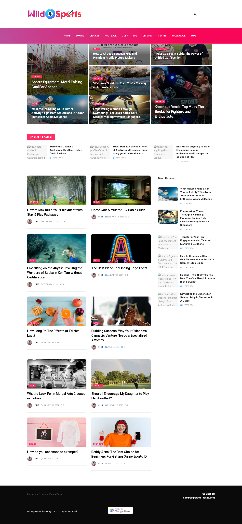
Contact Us (32, 494)
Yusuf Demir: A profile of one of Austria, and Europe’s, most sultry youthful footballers (130, 150)
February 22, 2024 (50, 221)
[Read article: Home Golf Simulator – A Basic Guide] (121, 190)
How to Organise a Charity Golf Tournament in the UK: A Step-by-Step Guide (197, 259)
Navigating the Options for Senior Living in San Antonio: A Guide (197, 297)
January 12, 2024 (50, 405)
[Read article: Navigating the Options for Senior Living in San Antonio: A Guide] (168, 299)
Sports (36, 77)
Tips (96, 49)
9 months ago (40, 94)
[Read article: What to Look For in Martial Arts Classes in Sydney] (56, 374)
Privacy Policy (55, 494)
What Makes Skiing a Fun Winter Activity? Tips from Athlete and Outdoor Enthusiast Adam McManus (57, 113)
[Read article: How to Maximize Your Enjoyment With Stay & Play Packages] (56, 190)
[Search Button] (195, 14)
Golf (125, 35)
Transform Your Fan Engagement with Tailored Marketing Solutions (195, 240)
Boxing (80, 35)
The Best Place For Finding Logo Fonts (119, 268)
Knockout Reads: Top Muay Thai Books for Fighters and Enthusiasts (179, 112)
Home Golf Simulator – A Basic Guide (118, 210)
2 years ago (188, 248)
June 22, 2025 (113, 347)
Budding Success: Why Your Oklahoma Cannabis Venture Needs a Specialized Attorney (119, 335)
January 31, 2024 (115, 275)
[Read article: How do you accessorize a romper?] (56, 432)
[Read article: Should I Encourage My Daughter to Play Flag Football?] (121, 374)
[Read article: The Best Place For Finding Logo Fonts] (121, 248)
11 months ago (102, 64)
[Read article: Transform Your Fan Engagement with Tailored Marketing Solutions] (168, 242)
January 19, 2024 (50, 342)
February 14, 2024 (115, 217)
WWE (193, 35)
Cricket (94, 35)
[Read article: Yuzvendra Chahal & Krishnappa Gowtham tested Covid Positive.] (37, 152)
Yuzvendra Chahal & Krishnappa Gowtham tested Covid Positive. (66, 150)
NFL (135, 35)
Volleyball (179, 35)
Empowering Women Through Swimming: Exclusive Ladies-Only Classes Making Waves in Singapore (116, 113)
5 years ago (57, 158)
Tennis (162, 35)
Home (67, 35)
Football (111, 35)
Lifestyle (161, 49)
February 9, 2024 (50, 284)
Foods (33, 323)
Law (96, 323)
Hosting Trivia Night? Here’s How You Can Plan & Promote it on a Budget (197, 278)
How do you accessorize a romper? (52, 452)
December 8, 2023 (115, 405)
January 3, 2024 (50, 459)
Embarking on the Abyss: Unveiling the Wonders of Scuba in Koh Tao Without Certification (54, 272)
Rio (37, 221)
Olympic (148, 35)
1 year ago (99, 94)
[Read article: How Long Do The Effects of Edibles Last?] (56, 311)
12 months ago (163, 64)
